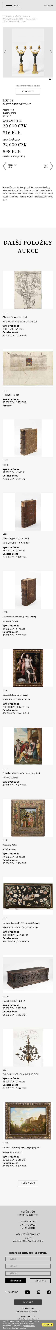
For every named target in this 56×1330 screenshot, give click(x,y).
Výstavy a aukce (21, 16)
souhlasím (47, 1325)
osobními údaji (29, 1326)
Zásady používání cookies (28, 1240)
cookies (23, 1328)
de (52, 5)
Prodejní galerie (28, 1215)
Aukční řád (28, 1228)
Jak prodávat (28, 1224)
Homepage (7, 16)
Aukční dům (28, 1211)
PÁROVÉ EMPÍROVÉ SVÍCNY (14, 21)
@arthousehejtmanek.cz (28, 1311)
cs (45, 5)
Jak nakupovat (28, 1221)
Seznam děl (31, 19)
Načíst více (28, 1183)
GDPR (28, 1237)
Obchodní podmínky (28, 1234)
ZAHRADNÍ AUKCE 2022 (13, 19)
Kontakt (28, 1302)
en (49, 5)
